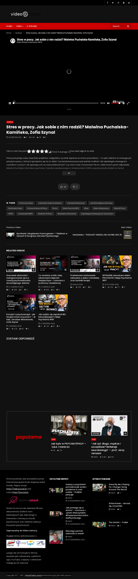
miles (96, 457)
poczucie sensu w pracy (37, 208)
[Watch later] (118, 2)
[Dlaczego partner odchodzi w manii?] (56, 537)
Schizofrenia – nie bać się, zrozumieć (119, 504)
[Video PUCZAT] (25, 14)
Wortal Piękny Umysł (33, 575)
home (9, 26)
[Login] (129, 2)
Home (8, 33)
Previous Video (13, 227)
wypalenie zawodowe (67, 214)
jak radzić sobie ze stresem (50, 203)
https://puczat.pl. (20, 492)
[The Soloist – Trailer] (99, 528)
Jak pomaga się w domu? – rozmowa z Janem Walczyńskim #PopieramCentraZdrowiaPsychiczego (77, 512)
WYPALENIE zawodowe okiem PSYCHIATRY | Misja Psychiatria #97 (117, 278)
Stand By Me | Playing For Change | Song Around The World (119, 487)
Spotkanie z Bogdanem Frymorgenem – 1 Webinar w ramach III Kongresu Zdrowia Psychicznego (41, 234)
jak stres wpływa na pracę (101, 203)
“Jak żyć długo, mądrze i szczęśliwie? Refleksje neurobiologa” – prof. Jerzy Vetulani (107, 448)
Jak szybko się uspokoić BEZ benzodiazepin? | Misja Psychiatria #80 (52, 317)
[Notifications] (123, 2)
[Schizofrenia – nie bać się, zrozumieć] (99, 509)
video (19, 26)
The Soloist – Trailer (118, 522)
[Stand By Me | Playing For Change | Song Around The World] (99, 490)
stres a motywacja (101, 208)
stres (86, 208)
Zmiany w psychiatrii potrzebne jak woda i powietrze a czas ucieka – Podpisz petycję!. (76, 489)
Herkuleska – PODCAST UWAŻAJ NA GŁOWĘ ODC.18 (97, 234)
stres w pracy (119, 208)
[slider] (56, 103)
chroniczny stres (26, 203)
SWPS (10, 214)
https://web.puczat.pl (16, 489)
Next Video (126, 227)
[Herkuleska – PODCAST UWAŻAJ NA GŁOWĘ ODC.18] (128, 235)
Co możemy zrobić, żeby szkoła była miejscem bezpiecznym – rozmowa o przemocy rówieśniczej (51, 279)
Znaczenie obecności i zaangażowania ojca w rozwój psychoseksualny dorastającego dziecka (18, 279)
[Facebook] (107, 2)
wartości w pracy (45, 214)
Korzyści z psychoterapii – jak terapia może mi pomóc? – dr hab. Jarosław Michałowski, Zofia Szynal (21, 318)
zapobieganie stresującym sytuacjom (97, 214)
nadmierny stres (15, 208)
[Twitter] (112, 2)
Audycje (18, 33)
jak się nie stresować (76, 203)
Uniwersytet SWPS (25, 214)
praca (55, 208)
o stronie (32, 26)
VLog (53, 439)
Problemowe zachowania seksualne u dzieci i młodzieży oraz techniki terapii (84, 278)
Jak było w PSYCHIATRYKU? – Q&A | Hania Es (68, 445)
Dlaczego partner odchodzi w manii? (75, 532)
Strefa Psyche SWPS (71, 208)
